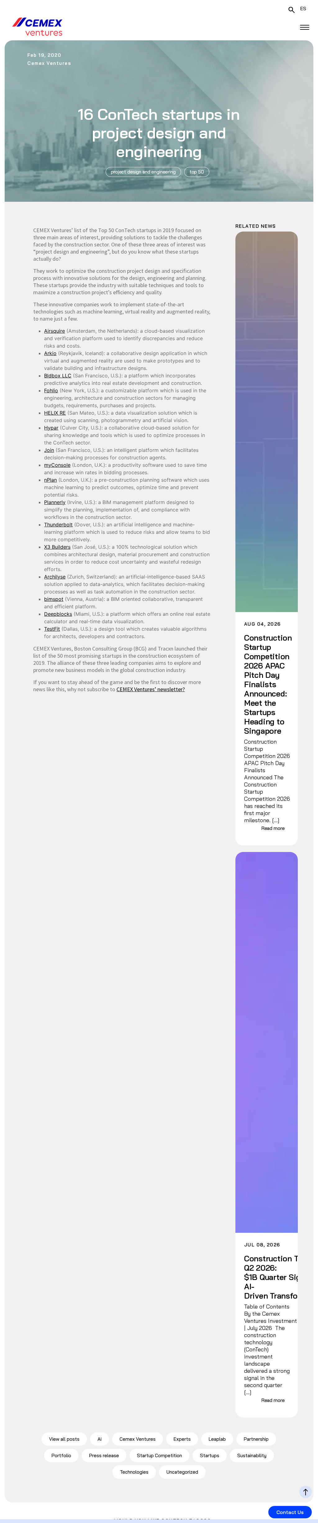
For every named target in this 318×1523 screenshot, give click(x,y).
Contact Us (290, 1512)
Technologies (134, 1472)
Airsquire (54, 331)
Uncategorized (182, 1472)
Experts (182, 1439)
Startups (209, 1455)
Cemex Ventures (138, 1439)
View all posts (64, 1439)
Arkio (50, 353)
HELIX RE (55, 413)
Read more (273, 828)
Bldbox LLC (57, 375)
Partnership (256, 1439)
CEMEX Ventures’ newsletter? (150, 689)
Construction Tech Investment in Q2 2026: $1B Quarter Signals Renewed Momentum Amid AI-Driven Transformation (267, 1277)
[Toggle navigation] (304, 27)
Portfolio (61, 1455)
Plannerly (55, 502)
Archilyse (55, 577)
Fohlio (51, 390)
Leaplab (217, 1439)
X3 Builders (57, 547)
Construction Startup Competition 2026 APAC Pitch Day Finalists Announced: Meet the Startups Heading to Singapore (267, 684)
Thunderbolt (58, 524)
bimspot (53, 599)
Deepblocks (58, 614)
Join (49, 450)
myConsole (57, 465)
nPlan (50, 480)
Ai (100, 1439)
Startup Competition (159, 1455)
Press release (104, 1455)
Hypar (51, 428)
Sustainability (251, 1455)
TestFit (52, 629)
